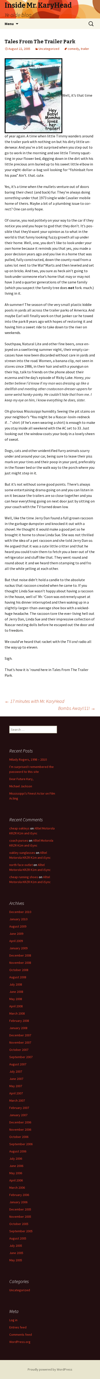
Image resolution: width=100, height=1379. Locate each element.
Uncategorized (49, 49)
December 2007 (20, 1035)
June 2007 (16, 1079)
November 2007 (20, 1042)
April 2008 (16, 1006)
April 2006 (16, 1180)
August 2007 (17, 1064)
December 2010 (20, 912)
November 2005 (20, 1216)
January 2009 (18, 948)
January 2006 (18, 1202)
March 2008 (17, 1013)
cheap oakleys (19, 828)
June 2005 (16, 1253)
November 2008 (20, 963)
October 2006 (18, 1137)
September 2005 (21, 1231)
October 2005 (18, 1224)
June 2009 (16, 934)
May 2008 (15, 999)
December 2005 (20, 1209)
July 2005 (15, 1245)
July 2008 (15, 984)
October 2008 (18, 970)
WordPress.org (19, 1342)
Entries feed (18, 1327)
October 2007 (18, 1050)
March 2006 (17, 1187)
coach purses (18, 840)
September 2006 (21, 1144)
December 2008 (20, 955)
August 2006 (17, 1151)
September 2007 (21, 1057)
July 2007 (15, 1071)
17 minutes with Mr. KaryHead (34, 701)
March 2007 (17, 1100)
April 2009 (16, 941)
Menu (9, 23)
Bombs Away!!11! (76, 708)
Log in (13, 1320)
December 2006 (20, 1122)
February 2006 (19, 1195)
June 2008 (16, 992)
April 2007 (16, 1093)
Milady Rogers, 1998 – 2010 (28, 759)
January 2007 (18, 1115)
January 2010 (18, 919)
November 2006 (20, 1129)
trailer (85, 49)
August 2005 (17, 1238)
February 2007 (19, 1108)
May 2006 (15, 1173)
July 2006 (15, 1158)
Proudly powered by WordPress (50, 1369)
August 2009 (17, 926)
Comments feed (20, 1334)
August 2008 (17, 977)
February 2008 (19, 1021)
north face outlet (21, 865)
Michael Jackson (20, 786)
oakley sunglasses (22, 853)
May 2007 (15, 1086)
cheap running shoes (23, 877)
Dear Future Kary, (21, 779)
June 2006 (16, 1166)
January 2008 (18, 1028)
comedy (73, 49)
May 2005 (15, 1260)
